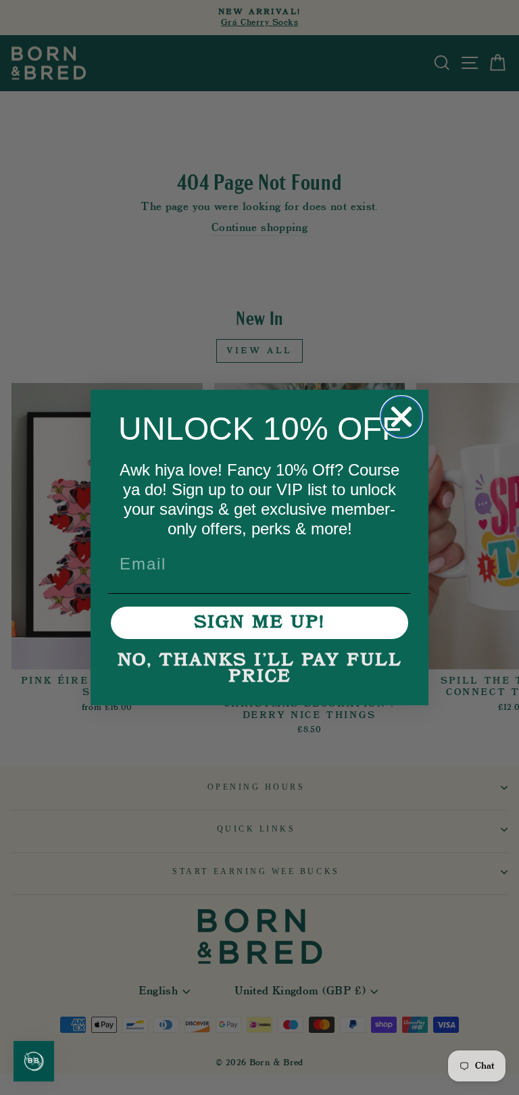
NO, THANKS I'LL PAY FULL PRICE (260, 669)
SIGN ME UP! (259, 623)
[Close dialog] (401, 417)
